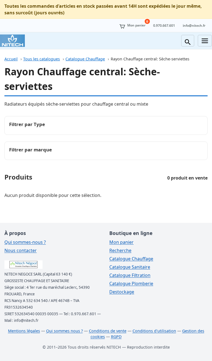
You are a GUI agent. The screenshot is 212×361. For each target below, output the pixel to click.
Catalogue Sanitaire (129, 267)
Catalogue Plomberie (131, 283)
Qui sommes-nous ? (25, 242)
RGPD (116, 336)
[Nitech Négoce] (12, 40)
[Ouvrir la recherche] (187, 41)
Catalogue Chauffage (85, 58)
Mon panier (121, 242)
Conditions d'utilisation (154, 330)
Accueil (11, 58)
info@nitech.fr (194, 25)
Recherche (120, 250)
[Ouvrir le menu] (205, 41)
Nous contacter (20, 250)
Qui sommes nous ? (64, 330)
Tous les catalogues (41, 58)
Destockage (121, 292)
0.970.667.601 (164, 25)
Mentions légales (24, 330)
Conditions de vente (107, 330)
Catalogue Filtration (129, 275)
